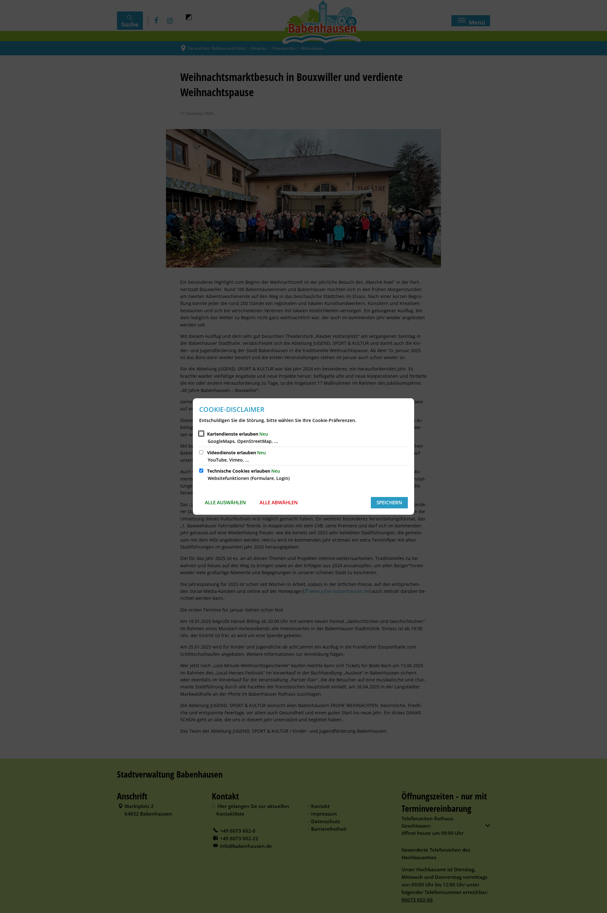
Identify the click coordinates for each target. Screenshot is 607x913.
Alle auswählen (225, 502)
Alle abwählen (279, 502)
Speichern (389, 502)
